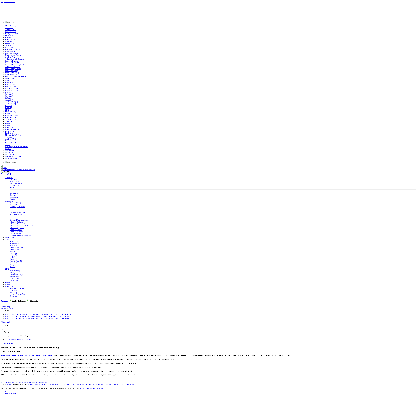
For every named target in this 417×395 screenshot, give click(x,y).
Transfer (8, 45)
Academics (9, 47)
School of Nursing (11, 71)
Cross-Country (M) (11, 88)
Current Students (11, 141)
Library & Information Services (16, 76)
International (9, 43)
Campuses (8, 137)
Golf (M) (8, 92)
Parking (8, 114)
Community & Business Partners (16, 147)
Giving (7, 125)
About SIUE (9, 127)
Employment (107, 384)
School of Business (11, 61)
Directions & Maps (11, 115)
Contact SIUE (42, 384)
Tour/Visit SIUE (15, 278)
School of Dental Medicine (14, 63)
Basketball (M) (10, 84)
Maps (7, 110)
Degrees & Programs (12, 49)
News (5, 301)
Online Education (11, 51)
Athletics (8, 80)
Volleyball (8, 106)
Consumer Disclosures (66, 384)
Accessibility (32, 384)
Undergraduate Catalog (13, 55)
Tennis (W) (9, 100)
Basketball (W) (10, 86)
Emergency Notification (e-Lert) (124, 384)
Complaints (79, 384)
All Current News (7, 322)
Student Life (9, 78)
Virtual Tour (9, 121)
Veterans (8, 149)
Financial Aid (9, 36)
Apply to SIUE (10, 30)
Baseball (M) (9, 82)
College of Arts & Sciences (14, 59)
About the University (12, 129)
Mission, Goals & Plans (13, 135)
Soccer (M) (9, 94)
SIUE (9, 384)
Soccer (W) (9, 96)
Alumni (7, 145)
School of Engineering (13, 69)
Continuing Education (12, 53)
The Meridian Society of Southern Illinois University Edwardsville (26, 355)
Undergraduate (10, 39)
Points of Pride (10, 131)
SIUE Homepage (11, 26)
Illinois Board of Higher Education (91, 388)
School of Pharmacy (12, 73)
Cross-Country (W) (11, 90)
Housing (8, 37)
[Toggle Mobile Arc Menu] (5, 172)
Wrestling (8, 108)
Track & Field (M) (11, 102)
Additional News (7, 343)
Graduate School (11, 75)
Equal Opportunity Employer (93, 384)
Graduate (8, 41)
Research (8, 123)
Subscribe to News (7, 309)
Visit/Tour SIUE (10, 32)
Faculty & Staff (10, 143)
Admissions (9, 28)
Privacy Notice (53, 384)
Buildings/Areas (10, 117)
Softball (8, 98)
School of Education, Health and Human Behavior (15, 66)
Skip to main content (8, 2)
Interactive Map (10, 112)
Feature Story (5, 307)
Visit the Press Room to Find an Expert (18, 339)
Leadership (9, 133)
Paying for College (11, 34)
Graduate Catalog (11, 57)
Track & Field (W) (11, 104)
